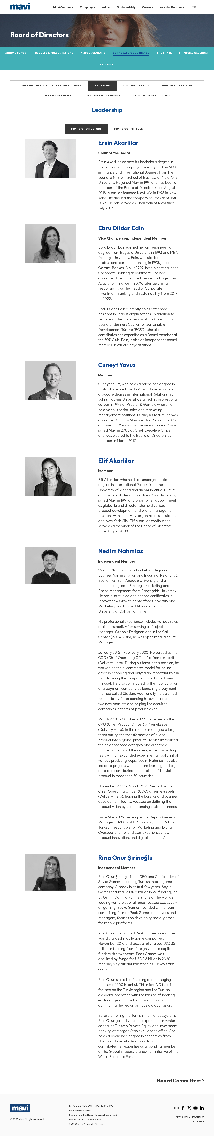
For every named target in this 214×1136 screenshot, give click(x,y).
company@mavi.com (80, 1110)
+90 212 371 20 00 (81, 1105)
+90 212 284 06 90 (103, 1105)
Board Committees (179, 1080)
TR (194, 7)
